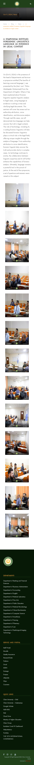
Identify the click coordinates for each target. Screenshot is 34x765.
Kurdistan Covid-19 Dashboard (13, 726)
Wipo (5, 681)
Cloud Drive (7, 716)
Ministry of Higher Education (12, 719)
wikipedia (6, 678)
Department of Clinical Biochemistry (14, 610)
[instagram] (7, 754)
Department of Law (9, 627)
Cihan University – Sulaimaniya (12, 703)
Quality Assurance (9, 654)
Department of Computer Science (14, 613)
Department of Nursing (10, 620)
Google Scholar (8, 706)
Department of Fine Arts (11, 600)
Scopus (5, 674)
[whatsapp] (11, 754)
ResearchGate (8, 658)
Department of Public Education (13, 603)
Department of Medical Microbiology (15, 607)
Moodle (5, 651)
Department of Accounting (11, 590)
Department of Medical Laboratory (14, 597)
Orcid (5, 664)
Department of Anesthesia (11, 617)
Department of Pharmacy (11, 623)
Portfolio (6, 733)
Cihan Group (7, 723)
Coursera (6, 684)
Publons (5, 661)
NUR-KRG (6, 710)
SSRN (5, 668)
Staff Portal (6, 648)
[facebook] (3, 754)
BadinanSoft (28, 761)
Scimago (6, 671)
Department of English (10, 593)
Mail (4, 713)
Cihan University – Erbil (10, 699)
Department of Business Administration (15, 587)
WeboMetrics (7, 730)
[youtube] (15, 754)
